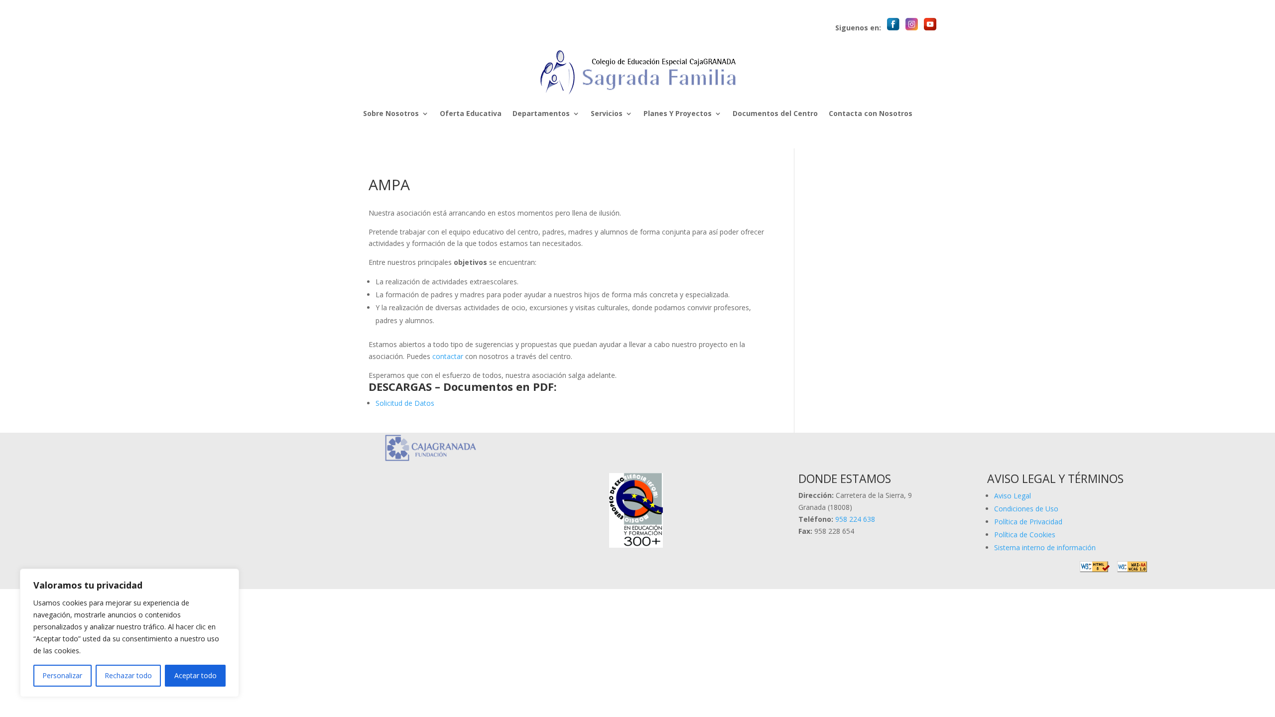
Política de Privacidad (1028, 521)
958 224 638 (855, 519)
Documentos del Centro (775, 113)
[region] (129, 633)
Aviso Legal (1012, 495)
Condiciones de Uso (1026, 508)
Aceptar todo (195, 675)
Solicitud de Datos (405, 403)
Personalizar (62, 675)
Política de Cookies (1024, 534)
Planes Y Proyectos (677, 113)
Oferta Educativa (471, 113)
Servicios (607, 113)
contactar (447, 356)
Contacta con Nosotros (870, 113)
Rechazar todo (128, 675)
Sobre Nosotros (391, 113)
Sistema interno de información (1045, 547)
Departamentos (541, 113)
